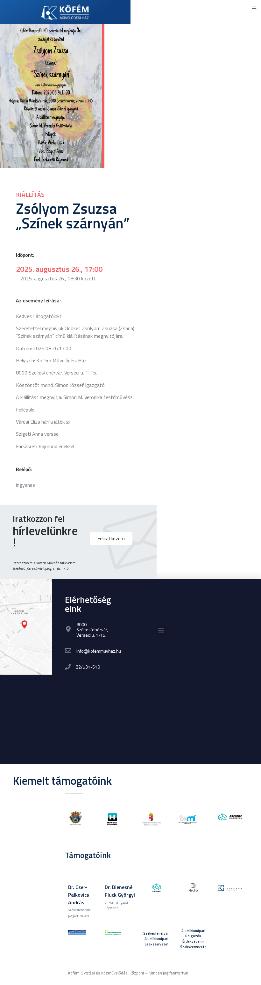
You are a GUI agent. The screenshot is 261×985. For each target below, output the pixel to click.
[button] (254, 7)
